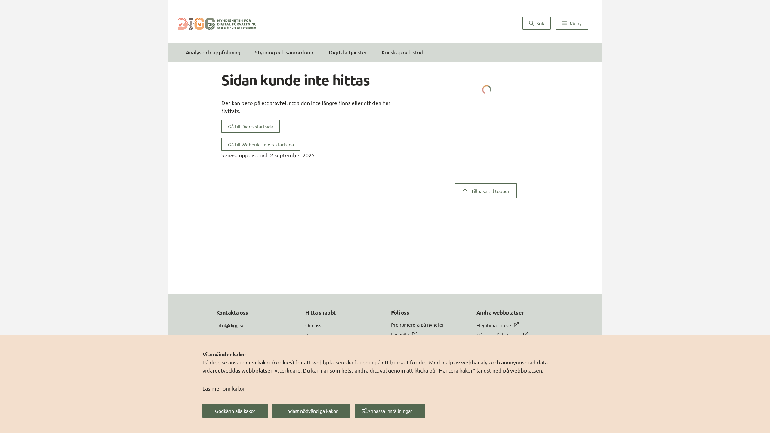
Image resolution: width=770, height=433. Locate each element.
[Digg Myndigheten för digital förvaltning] (217, 23)
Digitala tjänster (348, 52)
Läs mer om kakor (223, 388)
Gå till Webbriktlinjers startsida (261, 144)
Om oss (313, 325)
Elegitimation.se (493, 325)
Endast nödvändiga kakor (311, 411)
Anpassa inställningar (389, 411)
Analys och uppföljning (213, 52)
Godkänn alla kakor (235, 411)
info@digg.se (230, 325)
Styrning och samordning (284, 52)
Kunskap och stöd (403, 52)
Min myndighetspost (498, 335)
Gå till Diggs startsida (250, 126)
